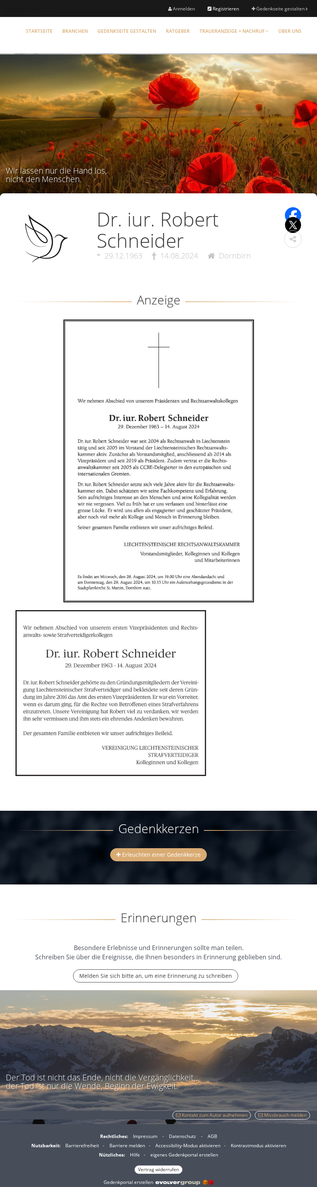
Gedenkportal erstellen (129, 1182)
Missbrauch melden (285, 1115)
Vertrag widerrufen (158, 1169)
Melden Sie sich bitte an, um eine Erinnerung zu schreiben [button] (155, 975)
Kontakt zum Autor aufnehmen (214, 1115)
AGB (212, 1136)
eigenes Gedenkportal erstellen (184, 1154)
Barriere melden (127, 1145)
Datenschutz (182, 1136)
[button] (293, 239)
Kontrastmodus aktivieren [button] (258, 1145)
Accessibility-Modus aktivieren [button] (187, 1145)
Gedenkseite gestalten (280, 8)
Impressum (145, 1136)
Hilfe (135, 1154)
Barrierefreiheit (82, 1145)
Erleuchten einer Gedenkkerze (161, 854)
